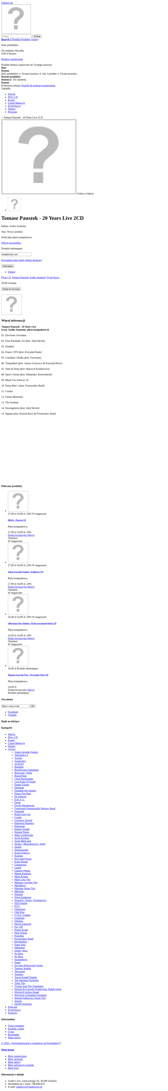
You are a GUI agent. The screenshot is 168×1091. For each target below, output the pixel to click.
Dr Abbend (20, 796)
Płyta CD (6, 277)
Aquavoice (20, 761)
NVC (17, 906)
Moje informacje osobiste (21, 1065)
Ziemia (18, 1001)
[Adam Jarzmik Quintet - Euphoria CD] (18, 562)
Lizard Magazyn (16, 103)
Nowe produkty (16, 1025)
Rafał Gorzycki (22, 814)
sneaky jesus (20, 950)
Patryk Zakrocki (22, 924)
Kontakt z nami (16, 1028)
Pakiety (12, 109)
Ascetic (18, 758)
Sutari (17, 962)
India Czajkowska (23, 835)
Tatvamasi (19, 971)
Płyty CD (13, 97)
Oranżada (19, 918)
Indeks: (5, 226)
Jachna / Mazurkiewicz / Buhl (29, 844)
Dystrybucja (14, 106)
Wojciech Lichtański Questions (30, 995)
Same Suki (20, 944)
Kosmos (18, 855)
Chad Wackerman (23, 778)
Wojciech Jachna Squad (26, 992)
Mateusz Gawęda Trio (25, 882)
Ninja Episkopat (22, 897)
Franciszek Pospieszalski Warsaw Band (34, 808)
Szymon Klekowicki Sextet (28, 965)
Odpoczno (19, 909)
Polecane (12, 1007)
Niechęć (18, 894)
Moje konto (7, 1049)
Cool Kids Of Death (24, 781)
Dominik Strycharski (25, 790)
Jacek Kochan (21, 838)
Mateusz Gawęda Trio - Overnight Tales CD (28, 675)
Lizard (17, 867)
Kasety (11, 100)
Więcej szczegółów (11, 243)
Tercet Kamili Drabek (25, 977)
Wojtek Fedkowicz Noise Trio (30, 998)
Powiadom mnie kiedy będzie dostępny (21, 260)
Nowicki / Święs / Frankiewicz (30, 900)
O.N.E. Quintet (22, 915)
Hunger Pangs (21, 832)
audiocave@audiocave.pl (29, 1086)
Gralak (17, 817)
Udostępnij (8, 266)
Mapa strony (14, 1037)
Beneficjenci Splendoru (26, 769)
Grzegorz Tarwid (23, 820)
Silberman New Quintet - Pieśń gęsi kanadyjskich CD (32, 623)
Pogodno (19, 935)
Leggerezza (20, 864)
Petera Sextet (21, 930)
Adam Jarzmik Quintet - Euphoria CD (25, 572)
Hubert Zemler (22, 829)
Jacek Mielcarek (22, 841)
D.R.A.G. (19, 799)
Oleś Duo (19, 912)
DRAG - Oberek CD (17, 520)
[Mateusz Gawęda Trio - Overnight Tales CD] (18, 665)
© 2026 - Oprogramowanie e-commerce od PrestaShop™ (31, 1043)
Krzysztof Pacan (23, 858)
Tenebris (18, 974)
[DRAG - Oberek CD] (18, 510)
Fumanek (19, 811)
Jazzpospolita (21, 850)
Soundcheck (20, 959)
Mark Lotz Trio (22, 879)
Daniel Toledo (21, 784)
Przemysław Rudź (23, 938)
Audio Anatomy (37, 277)
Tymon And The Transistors (28, 986)
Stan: (4, 231)
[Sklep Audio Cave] (16, 33)
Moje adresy (14, 1062)
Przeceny (12, 111)
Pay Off (18, 927)
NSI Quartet (20, 903)
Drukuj (11, 271)
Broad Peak (20, 775)
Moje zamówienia (17, 1056)
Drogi (17, 802)
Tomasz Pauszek (20, 277)
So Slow (18, 956)
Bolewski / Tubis (23, 772)
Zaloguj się (7, 2)
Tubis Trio (19, 983)
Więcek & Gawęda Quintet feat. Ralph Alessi (37, 989)
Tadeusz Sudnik (22, 968)
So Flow (18, 953)
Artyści (11, 749)
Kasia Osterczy (22, 852)
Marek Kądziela (22, 873)
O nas (11, 1031)
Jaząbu (17, 847)
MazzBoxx (20, 885)
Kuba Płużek (21, 861)
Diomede (19, 787)
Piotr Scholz (20, 932)
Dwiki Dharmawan (24, 805)
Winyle (11, 94)
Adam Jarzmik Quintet (26, 752)
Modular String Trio (24, 888)
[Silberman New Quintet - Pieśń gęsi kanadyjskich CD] (18, 614)
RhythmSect (20, 941)
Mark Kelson (21, 876)
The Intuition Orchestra (26, 980)
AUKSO (19, 764)
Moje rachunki (15, 1059)
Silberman (19, 947)
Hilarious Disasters (24, 823)
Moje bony (13, 1068)
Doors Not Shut (22, 793)
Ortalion (18, 921)
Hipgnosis (19, 826)
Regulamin (13, 1034)
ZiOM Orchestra (23, 1004)
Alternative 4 (21, 755)
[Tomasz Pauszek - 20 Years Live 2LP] (14, 210)
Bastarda (18, 767)
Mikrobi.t (19, 891)
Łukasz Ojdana (22, 870)
